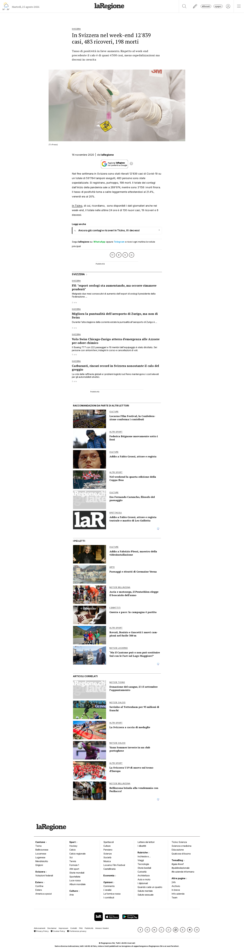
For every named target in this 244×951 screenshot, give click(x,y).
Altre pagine (179, 878)
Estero (39, 882)
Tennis (72, 861)
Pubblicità (89, 928)
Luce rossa (75, 880)
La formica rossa (111, 893)
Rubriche (143, 852)
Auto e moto (144, 879)
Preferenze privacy (77, 931)
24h (174, 882)
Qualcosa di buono (181, 853)
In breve (176, 889)
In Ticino (77, 205)
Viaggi (141, 860)
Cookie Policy (59, 931)
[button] (140, 929)
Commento (109, 886)
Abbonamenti (39, 928)
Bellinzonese (41, 849)
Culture (73, 890)
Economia (109, 875)
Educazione (178, 849)
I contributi (108, 897)
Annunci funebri (102, 928)
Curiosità (142, 871)
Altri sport (74, 868)
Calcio (72, 849)
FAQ (81, 928)
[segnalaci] (195, 6)
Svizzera (40, 871)
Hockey (73, 845)
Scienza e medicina (181, 845)
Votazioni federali (44, 875)
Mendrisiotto (41, 861)
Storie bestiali (144, 867)
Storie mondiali (76, 872)
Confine (39, 886)
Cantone (40, 842)
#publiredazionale (180, 867)
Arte (71, 894)
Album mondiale (77, 884)
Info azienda (178, 893)
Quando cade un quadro (150, 887)
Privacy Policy (42, 931)
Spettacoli (108, 842)
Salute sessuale (145, 894)
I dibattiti (142, 845)
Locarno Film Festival (114, 865)
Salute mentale (145, 890)
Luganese (40, 857)
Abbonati (206, 6)
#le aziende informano (183, 871)
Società (107, 857)
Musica (107, 861)
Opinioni (108, 882)
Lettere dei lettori (146, 842)
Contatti (73, 928)
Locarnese (40, 853)
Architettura (144, 875)
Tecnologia (143, 864)
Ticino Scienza (179, 842)
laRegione (107, 154)
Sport (72, 842)
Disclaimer (52, 928)
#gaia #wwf (178, 864)
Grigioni (39, 865)
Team (174, 897)
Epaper (218, 6)
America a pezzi (43, 893)
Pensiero (107, 849)
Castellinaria (109, 868)
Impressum (63, 928)
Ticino (38, 845)
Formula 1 (74, 865)
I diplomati (143, 883)
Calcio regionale (77, 853)
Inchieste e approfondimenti (146, 856)
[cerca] (184, 6)
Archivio (176, 886)
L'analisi (107, 889)
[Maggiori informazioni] (131, 164)
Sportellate (74, 876)
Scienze (107, 853)
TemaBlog (177, 860)
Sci (71, 857)
